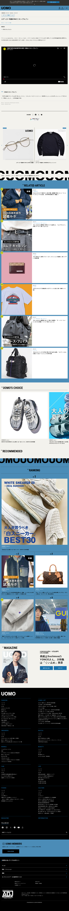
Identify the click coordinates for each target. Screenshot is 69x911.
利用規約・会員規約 (38, 883)
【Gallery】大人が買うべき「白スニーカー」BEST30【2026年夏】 (15, 549)
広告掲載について (18, 885)
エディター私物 (8, 22)
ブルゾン (3, 22)
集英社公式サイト (18, 881)
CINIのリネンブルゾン (7, 29)
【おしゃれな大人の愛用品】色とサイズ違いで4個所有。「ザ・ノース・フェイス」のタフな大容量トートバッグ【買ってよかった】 (49, 321)
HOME (2, 175)
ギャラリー (4, 547)
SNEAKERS (3, 546)
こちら (42, 895)
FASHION (8, 175)
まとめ (35, 254)
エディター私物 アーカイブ (8, 15)
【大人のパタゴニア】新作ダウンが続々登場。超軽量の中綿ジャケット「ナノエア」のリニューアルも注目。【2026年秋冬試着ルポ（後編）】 (49, 194)
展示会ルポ (36, 191)
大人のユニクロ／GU (40, 634)
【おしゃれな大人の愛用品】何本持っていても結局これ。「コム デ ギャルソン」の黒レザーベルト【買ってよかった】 (49, 225)
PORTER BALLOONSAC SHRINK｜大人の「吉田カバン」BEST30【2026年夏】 (37, 441)
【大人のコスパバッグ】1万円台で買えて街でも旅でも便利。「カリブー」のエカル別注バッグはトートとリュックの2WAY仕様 (49, 353)
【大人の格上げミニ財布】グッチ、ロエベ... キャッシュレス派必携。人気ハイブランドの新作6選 (50, 257)
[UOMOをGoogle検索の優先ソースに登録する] (34, 119)
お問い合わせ (37, 881)
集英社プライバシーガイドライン (20, 883)
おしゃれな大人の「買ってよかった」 (40, 223)
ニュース (35, 350)
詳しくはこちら (53, 2)
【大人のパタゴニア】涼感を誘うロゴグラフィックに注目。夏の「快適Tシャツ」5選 (49, 289)
